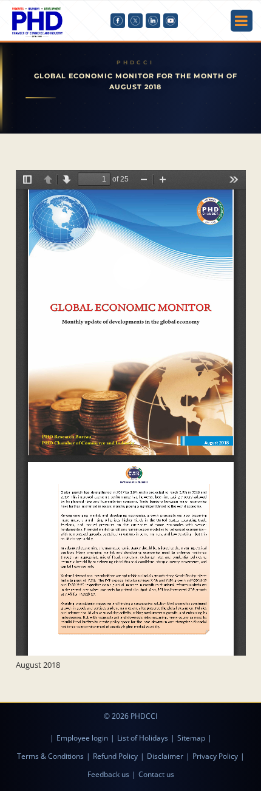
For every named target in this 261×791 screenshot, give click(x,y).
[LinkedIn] (153, 20)
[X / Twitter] (135, 20)
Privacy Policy (215, 756)
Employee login (82, 738)
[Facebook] (117, 20)
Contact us (156, 774)
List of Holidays (142, 738)
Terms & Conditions (50, 756)
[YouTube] (170, 20)
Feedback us (108, 774)
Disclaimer (165, 756)
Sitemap (191, 738)
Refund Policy (115, 756)
